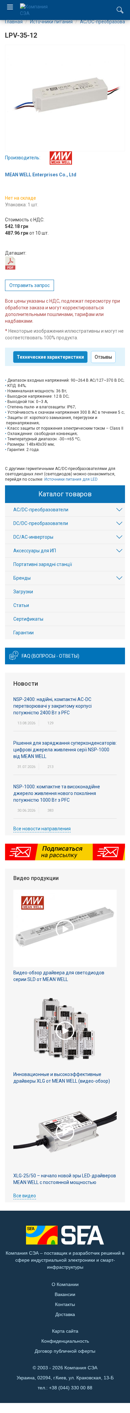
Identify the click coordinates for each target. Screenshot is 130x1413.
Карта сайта (65, 1331)
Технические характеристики (50, 357)
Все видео (24, 1195)
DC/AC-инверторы (33, 537)
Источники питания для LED (71, 479)
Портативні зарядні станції (42, 564)
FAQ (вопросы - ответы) (50, 656)
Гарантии (23, 632)
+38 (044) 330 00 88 (70, 1387)
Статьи (21, 605)
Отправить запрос (29, 285)
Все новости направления (42, 828)
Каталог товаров (65, 494)
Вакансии (65, 1294)
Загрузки (23, 591)
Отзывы (103, 357)
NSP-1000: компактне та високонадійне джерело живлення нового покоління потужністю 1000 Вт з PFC (56, 793)
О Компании (65, 1284)
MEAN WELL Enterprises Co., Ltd (40, 174)
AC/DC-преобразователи (40, 509)
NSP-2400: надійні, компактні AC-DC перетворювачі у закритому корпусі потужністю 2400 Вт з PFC (52, 706)
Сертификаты (28, 619)
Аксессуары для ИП (34, 550)
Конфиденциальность (65, 1341)
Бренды (22, 578)
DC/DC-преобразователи (40, 523)
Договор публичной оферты (65, 1351)
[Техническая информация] (10, 262)
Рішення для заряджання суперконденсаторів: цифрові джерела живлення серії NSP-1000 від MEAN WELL (65, 749)
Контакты (65, 1304)
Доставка (65, 1314)
